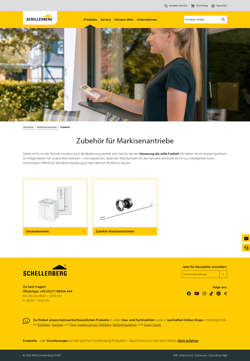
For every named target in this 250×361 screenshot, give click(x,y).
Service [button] (106, 19)
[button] (219, 5)
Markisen (57, 324)
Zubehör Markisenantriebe (115, 231)
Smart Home (152, 324)
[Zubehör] (40, 19)
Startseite (28, 127)
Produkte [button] (90, 19)
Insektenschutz (87, 324)
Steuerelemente (37, 231)
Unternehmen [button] (147, 19)
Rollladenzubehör (125, 324)
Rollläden (44, 324)
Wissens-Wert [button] (124, 19)
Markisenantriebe (47, 127)
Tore (73, 324)
